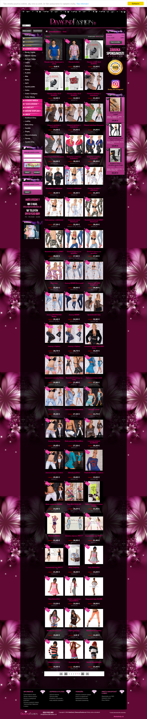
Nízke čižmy (29, 124)
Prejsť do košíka (115, 42)
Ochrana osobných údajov (31, 702)
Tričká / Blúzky (30, 97)
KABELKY (29, 107)
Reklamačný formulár (82, 698)
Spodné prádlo (30, 87)
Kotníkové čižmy (30, 118)
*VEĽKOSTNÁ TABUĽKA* (30, 704)
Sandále (27, 128)
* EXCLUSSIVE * (31, 104)
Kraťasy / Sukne (30, 59)
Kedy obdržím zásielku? (56, 700)
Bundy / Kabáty (30, 52)
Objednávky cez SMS (108, 696)
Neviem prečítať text (32, 168)
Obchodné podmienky (82, 700)
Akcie (64, 31)
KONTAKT (26, 700)
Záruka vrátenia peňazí (30, 696)
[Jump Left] (61, 675)
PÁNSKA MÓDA (31, 101)
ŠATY (27, 83)
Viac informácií (83, 3)
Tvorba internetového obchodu (118, 712)
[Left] (65, 675)
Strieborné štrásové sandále (116, 113)
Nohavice (28, 66)
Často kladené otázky (29, 694)
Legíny (27, 62)
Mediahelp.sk (119, 716)
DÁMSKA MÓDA (31, 49)
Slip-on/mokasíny (31, 135)
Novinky (28, 38)
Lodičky (27, 121)
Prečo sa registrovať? (82, 696)
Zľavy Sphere (105, 700)
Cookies (25, 706)
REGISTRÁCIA (38, 31)
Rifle (26, 76)
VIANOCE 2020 (106, 698)
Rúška (27, 80)
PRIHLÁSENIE (27, 31)
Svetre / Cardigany (31, 93)
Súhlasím (135, 3)
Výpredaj (28, 45)
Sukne (27, 90)
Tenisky (27, 138)
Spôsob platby (54, 696)
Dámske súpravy (30, 55)
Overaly (27, 69)
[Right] (82, 675)
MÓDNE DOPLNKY (33, 111)
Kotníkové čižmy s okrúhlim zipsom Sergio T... (115, 165)
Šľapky (27, 131)
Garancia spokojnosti (29, 698)
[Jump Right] (87, 675)
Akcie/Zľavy (29, 42)
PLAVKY (28, 73)
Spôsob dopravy (54, 694)
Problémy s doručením (56, 698)
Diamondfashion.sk (55, 31)
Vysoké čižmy (29, 142)
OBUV (27, 114)
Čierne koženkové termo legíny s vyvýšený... (115, 139)
